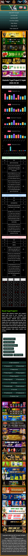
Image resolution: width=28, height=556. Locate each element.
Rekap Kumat (15, 369)
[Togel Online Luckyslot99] (14, 477)
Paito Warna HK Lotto (7, 549)
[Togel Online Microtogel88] (14, 404)
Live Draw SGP (14, 18)
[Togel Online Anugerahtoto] (14, 497)
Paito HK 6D (14, 26)
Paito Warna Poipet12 (9, 342)
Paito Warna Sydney (12, 541)
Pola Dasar (14, 382)
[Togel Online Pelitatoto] (14, 67)
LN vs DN (15, 389)
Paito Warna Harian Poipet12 (10, 345)
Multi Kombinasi (20, 386)
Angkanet (10, 546)
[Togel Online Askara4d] (14, 437)
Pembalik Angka (8, 386)
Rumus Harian (21, 366)
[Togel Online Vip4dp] (14, 484)
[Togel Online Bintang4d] (14, 444)
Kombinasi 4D (8, 393)
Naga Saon (4, 541)
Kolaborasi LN (20, 393)
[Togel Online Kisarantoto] (14, 60)
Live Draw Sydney (14, 20)
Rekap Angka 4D (8, 379)
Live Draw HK (14, 15)
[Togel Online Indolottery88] (14, 503)
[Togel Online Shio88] (14, 523)
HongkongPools (9, 548)
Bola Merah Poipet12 (8, 351)
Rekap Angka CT (8, 372)
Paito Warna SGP (22, 541)
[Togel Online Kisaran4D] (14, 54)
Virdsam (4, 540)
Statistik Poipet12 (8, 355)
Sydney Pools (16, 546)
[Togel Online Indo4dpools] (14, 470)
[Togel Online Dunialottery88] (14, 490)
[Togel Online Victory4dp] (14, 418)
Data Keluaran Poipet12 (9, 339)
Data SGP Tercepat (14, 12)
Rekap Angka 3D (20, 372)
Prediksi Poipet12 (18, 355)
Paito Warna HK (16, 540)
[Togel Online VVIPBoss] (14, 34)
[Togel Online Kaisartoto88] (14, 464)
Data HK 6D (20, 543)
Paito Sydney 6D (14, 28)
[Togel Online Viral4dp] (14, 74)
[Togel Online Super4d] (14, 47)
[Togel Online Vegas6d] (14, 431)
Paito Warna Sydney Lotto (20, 548)
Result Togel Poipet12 (9, 311)
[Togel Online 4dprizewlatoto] (14, 457)
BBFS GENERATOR (14, 362)
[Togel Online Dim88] (14, 41)
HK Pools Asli (23, 551)
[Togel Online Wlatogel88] (14, 451)
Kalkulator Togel (14, 396)
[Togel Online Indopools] (14, 516)
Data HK (4, 543)
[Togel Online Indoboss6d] (14, 411)
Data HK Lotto (16, 549)
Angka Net (9, 540)
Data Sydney (14, 543)
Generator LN (9, 366)
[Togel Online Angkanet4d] (14, 510)
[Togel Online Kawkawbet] (14, 424)
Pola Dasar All (21, 379)
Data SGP (8, 543)
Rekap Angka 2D (14, 376)
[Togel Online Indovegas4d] (14, 530)
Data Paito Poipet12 (8, 348)
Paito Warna (14, 23)
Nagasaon (23, 540)
